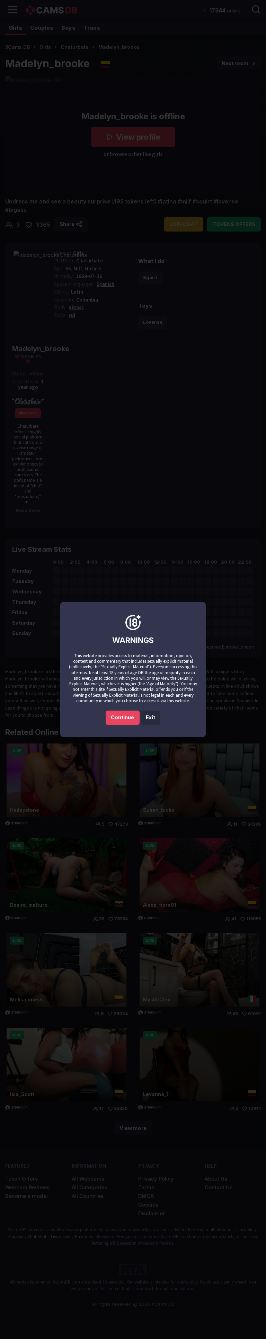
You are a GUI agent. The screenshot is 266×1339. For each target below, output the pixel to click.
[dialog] (133, 669)
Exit (150, 717)
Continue (122, 717)
